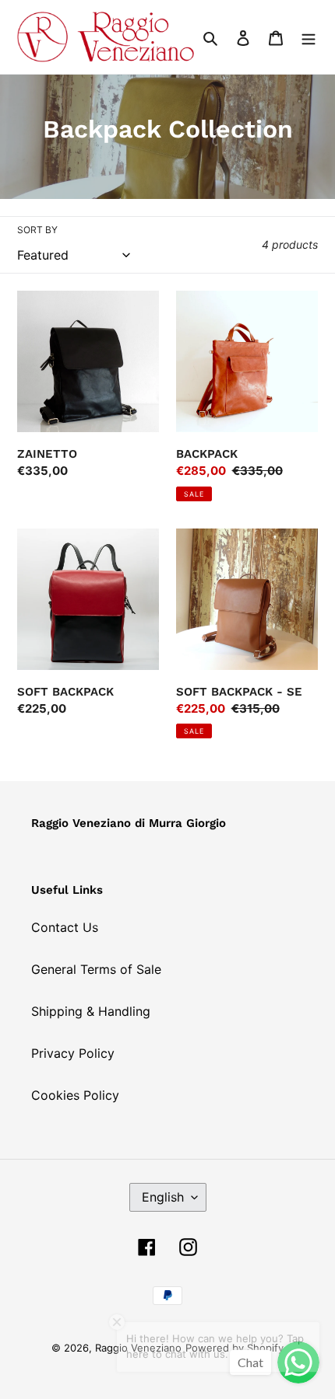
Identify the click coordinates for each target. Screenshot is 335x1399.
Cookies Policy (75, 1095)
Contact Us (64, 927)
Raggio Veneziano (138, 1347)
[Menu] (308, 37)
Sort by (37, 229)
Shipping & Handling (90, 1011)
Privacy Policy (73, 1053)
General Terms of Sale (96, 969)
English (163, 1197)
